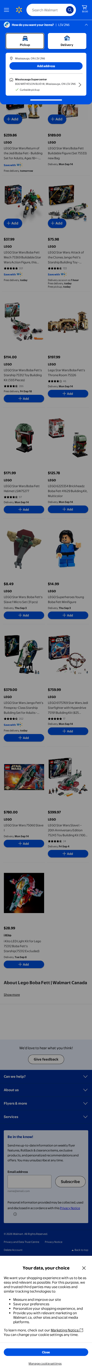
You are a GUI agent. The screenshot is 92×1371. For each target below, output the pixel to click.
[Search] (70, 10)
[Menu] (7, 10)
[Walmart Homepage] (19, 10)
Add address (46, 66)
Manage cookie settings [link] (45, 1363)
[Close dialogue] (84, 1267)
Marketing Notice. (65, 1330)
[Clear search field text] (63, 10)
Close (46, 1352)
